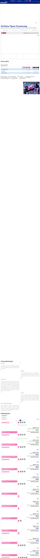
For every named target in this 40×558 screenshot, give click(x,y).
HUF (25, 0)
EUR (27, 0)
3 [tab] (37, 22)
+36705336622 (12, 0)
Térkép (38, 437)
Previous (2, 44)
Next (38, 44)
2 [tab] (36, 22)
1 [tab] (35, 22)
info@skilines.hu (19, 0)
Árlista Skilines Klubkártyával (34, 432)
